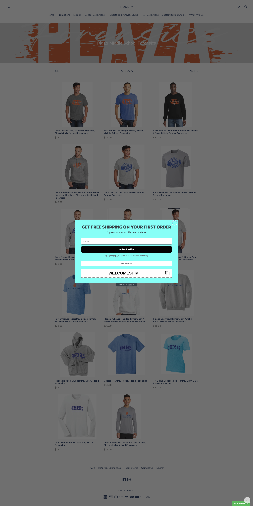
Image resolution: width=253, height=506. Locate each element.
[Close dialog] (174, 223)
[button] (126, 273)
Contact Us (242, 504)
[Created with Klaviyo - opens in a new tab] (126, 284)
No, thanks (126, 263)
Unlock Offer (126, 249)
